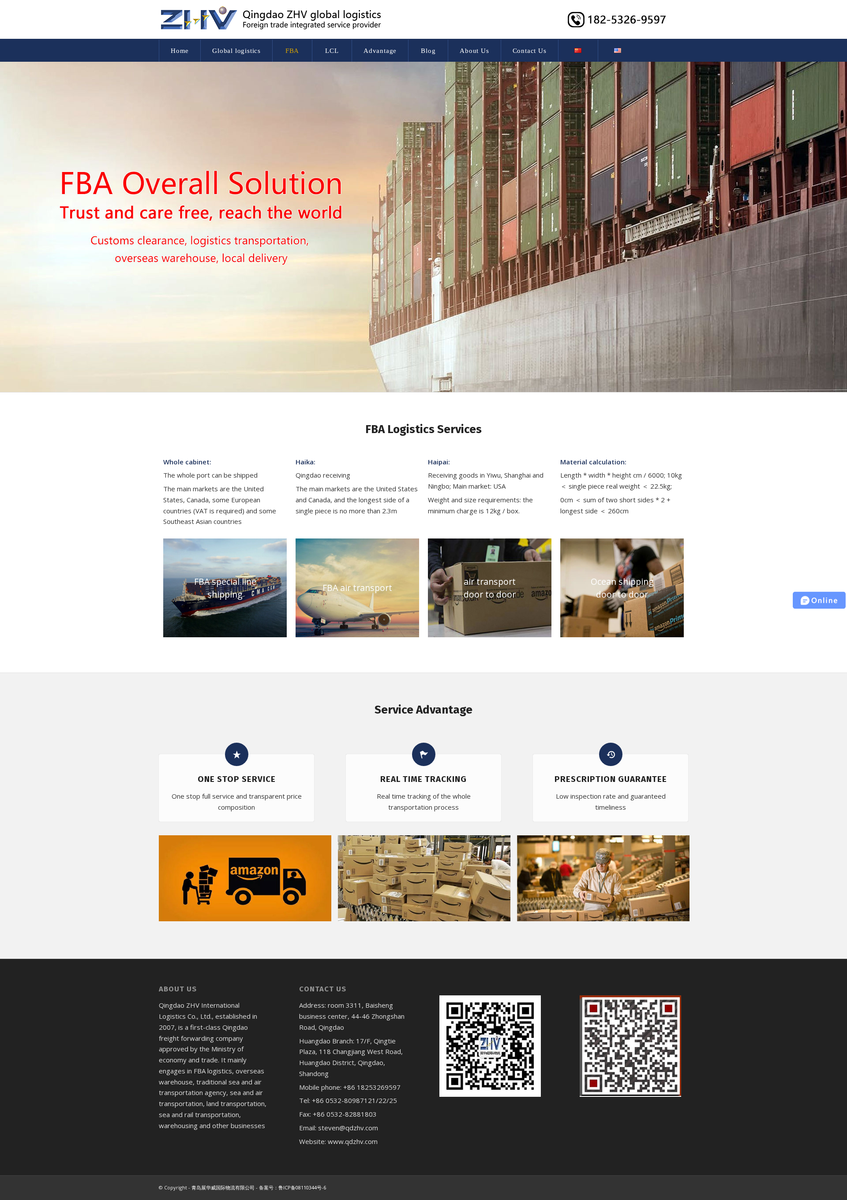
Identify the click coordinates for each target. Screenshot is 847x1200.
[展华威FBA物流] (248, 881)
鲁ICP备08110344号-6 (302, 1187)
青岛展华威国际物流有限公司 (223, 1187)
